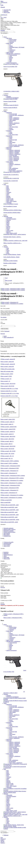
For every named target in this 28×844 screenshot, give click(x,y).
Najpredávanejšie (7, 543)
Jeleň (7, 249)
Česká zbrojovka (13, 55)
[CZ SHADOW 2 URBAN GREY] (13, 88)
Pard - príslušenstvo (13, 168)
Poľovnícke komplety (11, 218)
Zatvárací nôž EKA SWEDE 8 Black (11, 212)
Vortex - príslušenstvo (14, 119)
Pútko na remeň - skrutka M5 (7, 361)
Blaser (10, 59)
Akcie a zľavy (6, 546)
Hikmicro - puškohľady (14, 151)
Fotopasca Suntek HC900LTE (10, 107)
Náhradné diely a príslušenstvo (13, 53)
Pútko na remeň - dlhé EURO (7, 439)
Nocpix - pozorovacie (14, 158)
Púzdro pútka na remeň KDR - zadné (9, 507)
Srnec (7, 248)
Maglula (11, 57)
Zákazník (3, 7)
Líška (7, 252)
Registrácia (5, 552)
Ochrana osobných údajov (9, 532)
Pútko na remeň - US (5, 381)
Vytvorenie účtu (7, 9)
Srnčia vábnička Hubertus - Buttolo (11, 257)
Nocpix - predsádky (13, 160)
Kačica (7, 253)
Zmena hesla (6, 557)
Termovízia (8, 148)
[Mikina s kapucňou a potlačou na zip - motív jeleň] (15, 240)
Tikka (10, 60)
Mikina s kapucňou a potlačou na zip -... (12, 243)
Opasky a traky (9, 230)
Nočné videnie (9, 161)
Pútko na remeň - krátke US (7, 424)
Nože (4, 184)
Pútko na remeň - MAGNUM (7, 386)
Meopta (11, 121)
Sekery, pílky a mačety (11, 201)
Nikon (10, 141)
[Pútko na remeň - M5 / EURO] (8, 451)
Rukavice (8, 231)
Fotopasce (5, 95)
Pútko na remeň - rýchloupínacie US (9, 473)
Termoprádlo (9, 217)
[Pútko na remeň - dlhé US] (7, 441)
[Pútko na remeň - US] (6, 378)
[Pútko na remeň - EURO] (7, 373)
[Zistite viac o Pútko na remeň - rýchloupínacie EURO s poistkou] (15, 615)
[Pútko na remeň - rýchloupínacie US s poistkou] (12, 480)
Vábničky (5, 246)
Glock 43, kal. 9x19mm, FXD (10, 66)
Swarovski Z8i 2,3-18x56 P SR (10, 180)
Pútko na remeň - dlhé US (6, 443)
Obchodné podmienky (8, 528)
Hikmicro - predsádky (14, 152)
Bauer (10, 125)
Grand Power (12, 49)
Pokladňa (3, 30)
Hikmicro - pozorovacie (14, 150)
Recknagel (7, 331)
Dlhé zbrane (9, 38)
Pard (10, 167)
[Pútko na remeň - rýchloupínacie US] (9, 470)
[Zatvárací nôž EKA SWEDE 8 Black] (12, 210)
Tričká (7, 225)
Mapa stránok (6, 534)
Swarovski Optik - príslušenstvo (16, 115)
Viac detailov (4, 317)
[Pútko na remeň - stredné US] (8, 431)
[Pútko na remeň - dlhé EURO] (8, 436)
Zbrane (5, 37)
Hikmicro (11, 163)
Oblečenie (5, 216)
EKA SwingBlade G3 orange (10, 206)
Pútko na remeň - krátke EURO (8, 419)
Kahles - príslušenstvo (14, 117)
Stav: (2, 308)
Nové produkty (6, 544)
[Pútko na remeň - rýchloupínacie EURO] (10, 465)
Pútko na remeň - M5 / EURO (7, 453)
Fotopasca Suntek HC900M (9, 101)
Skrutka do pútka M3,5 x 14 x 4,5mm (9, 395)
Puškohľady (9, 112)
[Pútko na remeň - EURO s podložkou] (10, 461)
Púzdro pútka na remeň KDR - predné (9, 522)
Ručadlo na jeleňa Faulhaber (9, 263)
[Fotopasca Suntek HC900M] (10, 99)
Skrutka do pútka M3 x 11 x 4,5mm (9, 391)
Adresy (5, 556)
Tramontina (8, 202)
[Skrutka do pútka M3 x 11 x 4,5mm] (9, 388)
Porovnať (3, 587)
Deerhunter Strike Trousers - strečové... (12, 236)
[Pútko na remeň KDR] (6, 500)
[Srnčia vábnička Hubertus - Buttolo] (12, 254)
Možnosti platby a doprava (9, 529)
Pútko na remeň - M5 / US (7, 458)
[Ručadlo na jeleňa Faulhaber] (10, 260)
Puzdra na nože (9, 198)
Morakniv (8, 197)
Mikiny (8, 222)
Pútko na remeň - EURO (6, 376)
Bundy (7, 224)
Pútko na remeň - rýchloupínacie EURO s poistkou (12, 478)
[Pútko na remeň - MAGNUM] (8, 383)
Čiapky (8, 229)
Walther (11, 46)
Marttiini (8, 196)
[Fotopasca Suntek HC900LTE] (10, 105)
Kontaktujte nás (7, 536)
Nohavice (8, 220)
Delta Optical (12, 124)
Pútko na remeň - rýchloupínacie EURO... (13, 617)
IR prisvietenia (12, 169)
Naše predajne (6, 533)
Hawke (10, 128)
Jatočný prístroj (9, 52)
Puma (7, 191)
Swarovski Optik (13, 114)
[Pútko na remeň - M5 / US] (7, 456)
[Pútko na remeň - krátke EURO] (10, 417)
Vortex (10, 132)
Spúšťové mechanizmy (11, 62)
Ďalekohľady (9, 136)
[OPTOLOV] (4, 2)
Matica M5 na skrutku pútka (7, 371)
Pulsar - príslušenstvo (14, 156)
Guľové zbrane (12, 40)
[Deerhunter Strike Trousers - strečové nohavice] (14, 234)
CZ (10, 44)
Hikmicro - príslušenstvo (14, 154)
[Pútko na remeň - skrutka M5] (8, 359)
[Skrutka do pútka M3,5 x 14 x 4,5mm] (10, 393)
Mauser (8, 189)
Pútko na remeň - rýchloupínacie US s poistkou (11, 482)
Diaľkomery (9, 147)
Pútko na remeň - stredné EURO (8, 429)
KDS (7, 194)
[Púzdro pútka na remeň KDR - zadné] (10, 504)
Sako (10, 61)
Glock (10, 48)
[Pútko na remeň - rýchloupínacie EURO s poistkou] (13, 288)
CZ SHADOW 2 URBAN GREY (11, 91)
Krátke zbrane (9, 43)
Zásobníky (11, 42)
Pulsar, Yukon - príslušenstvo (15, 170)
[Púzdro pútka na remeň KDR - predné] (10, 519)
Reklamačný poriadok (8, 530)
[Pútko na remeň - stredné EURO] (9, 426)
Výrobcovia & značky (8, 542)
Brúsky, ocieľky (10, 200)
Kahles (10, 116)
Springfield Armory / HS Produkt (16, 47)
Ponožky (8, 226)
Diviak (7, 250)
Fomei (10, 143)
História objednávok (8, 554)
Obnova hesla (6, 12)
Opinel (7, 193)
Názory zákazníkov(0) (8, 337)
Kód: (2, 306)
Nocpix (11, 165)
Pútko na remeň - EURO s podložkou (9, 463)
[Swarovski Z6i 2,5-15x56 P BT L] (11, 172)
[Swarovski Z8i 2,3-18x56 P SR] (11, 178)
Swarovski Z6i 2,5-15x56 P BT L (11, 174)
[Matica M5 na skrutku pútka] (8, 369)
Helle (7, 187)
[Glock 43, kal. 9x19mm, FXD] (10, 64)
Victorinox (8, 192)
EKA (7, 185)
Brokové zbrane (12, 39)
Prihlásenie (5, 11)
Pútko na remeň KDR (5, 502)
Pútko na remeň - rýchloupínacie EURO (10, 468)
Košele (7, 221)
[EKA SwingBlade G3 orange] (10, 204)
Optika (5, 111)
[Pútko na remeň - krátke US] (7, 421)
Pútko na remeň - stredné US (7, 434)
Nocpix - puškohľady (14, 159)
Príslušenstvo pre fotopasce (12, 97)
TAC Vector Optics (13, 126)
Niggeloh (11, 129)
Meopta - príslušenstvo (14, 123)
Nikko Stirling (12, 120)
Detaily (5, 336)
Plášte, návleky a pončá (11, 233)
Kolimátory (8, 130)
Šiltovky (8, 228)
